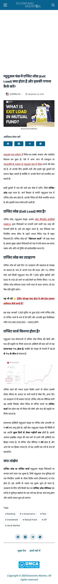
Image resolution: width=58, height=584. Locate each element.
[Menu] (5, 5)
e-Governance (27, 514)
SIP (44, 520)
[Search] (53, 5)
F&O (43, 514)
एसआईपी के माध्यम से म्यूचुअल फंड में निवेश (23, 164)
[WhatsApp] (40, 143)
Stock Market (12, 525)
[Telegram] (29, 143)
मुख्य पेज (22, 551)
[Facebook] (8, 143)
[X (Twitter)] (18, 143)
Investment (11, 520)
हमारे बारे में (35, 551)
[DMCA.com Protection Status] (29, 564)
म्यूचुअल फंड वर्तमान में (13, 154)
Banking (10, 514)
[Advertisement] (29, 40)
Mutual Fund (30, 520)
